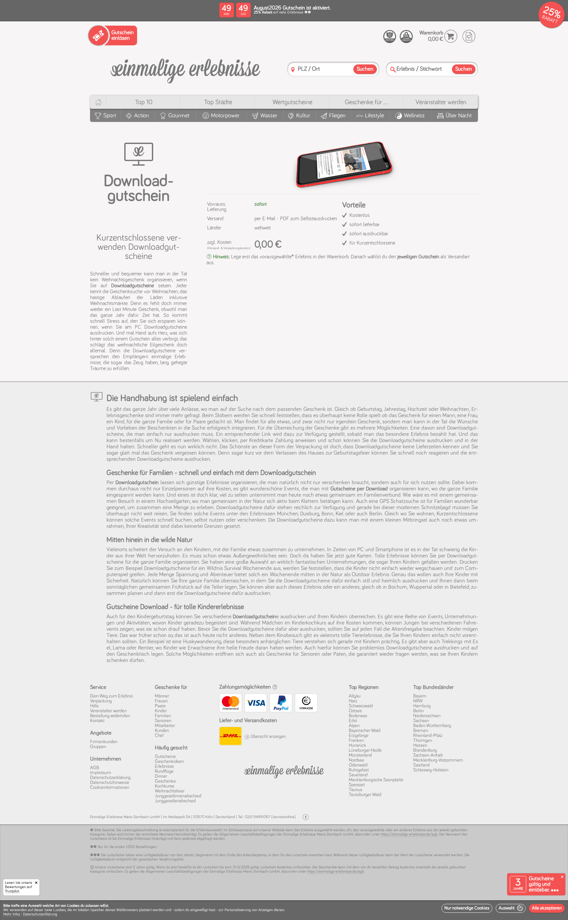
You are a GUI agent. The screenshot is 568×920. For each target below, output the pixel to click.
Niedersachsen (426, 716)
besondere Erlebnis (407, 434)
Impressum (100, 772)
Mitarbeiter (165, 725)
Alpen (354, 725)
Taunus (355, 790)
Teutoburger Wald (365, 794)
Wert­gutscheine (292, 102)
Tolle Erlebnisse (391, 556)
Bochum (397, 587)
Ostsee (355, 711)
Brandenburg (425, 750)
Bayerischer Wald (364, 730)
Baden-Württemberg (432, 725)
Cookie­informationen (109, 787)
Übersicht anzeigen (267, 736)
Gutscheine (165, 756)
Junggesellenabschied (175, 801)
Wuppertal (420, 587)
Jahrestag (394, 409)
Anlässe (190, 409)
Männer (162, 696)
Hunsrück (357, 745)
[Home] (98, 102)
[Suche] (393, 69)
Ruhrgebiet (359, 770)
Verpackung (309, 447)
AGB (94, 768)
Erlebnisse (164, 766)
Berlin (375, 514)
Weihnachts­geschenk (123, 279)
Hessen (420, 745)
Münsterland (360, 755)
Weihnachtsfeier (169, 791)
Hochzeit (417, 409)
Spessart (357, 785)
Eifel (353, 721)
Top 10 (144, 102)
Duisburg (309, 514)
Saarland (421, 765)
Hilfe (94, 706)
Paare (160, 706)
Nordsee (356, 760)
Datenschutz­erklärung (110, 777)
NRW (418, 701)
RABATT (549, 19)
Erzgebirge (358, 735)
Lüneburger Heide (365, 750)
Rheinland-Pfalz (427, 735)
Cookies (59, 910)
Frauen (161, 701)
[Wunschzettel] (469, 36)
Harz (353, 701)
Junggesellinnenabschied (178, 796)
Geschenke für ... (366, 102)
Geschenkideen (169, 761)
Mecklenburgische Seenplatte (376, 780)
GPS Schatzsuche (399, 501)
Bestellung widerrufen (110, 716)
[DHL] (230, 737)
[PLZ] (293, 69)
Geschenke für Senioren (293, 654)
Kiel (339, 514)
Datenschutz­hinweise (109, 782)
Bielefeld (459, 587)
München (287, 514)
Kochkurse (164, 786)
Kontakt (97, 721)
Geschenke (165, 781)
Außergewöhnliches (254, 556)
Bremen (420, 730)
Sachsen (421, 721)
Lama (119, 648)
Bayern (419, 696)
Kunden (162, 730)
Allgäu (355, 696)
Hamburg (422, 706)
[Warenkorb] (450, 36)
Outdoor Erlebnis (370, 575)
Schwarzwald (361, 706)
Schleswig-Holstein (430, 770)
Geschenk (162, 453)
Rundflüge (164, 771)
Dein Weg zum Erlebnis (111, 696)
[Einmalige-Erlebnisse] (185, 68)
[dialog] (284, 910)
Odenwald (358, 765)
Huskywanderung (202, 642)
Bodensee (358, 716)
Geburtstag (369, 409)
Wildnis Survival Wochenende (239, 568)
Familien (163, 716)
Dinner (161, 776)
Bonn (327, 514)
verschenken (336, 482)
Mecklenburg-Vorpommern (438, 760)
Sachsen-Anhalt (428, 755)
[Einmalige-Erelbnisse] (283, 770)
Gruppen (98, 746)
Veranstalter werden (440, 102)
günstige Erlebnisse (207, 482)
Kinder (161, 711)
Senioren (163, 721)
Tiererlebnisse (367, 635)
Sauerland (358, 775)
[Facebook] (305, 817)
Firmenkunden (103, 742)
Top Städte (218, 102)
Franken (356, 740)
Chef (159, 735)
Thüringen (422, 740)
